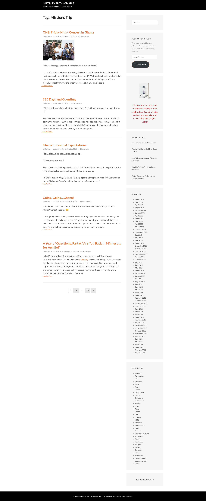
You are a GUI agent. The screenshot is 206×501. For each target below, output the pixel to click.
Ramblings (139, 442)
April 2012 (139, 314)
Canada (138, 390)
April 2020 (139, 224)
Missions (138, 422)
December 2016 (141, 254)
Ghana (137, 412)
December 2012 (141, 301)
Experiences (139, 401)
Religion (138, 444)
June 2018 (139, 238)
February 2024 (140, 210)
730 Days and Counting (59, 99)
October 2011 (140, 331)
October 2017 (140, 251)
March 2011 (139, 347)
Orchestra (139, 431)
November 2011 (141, 328)
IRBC (137, 420)
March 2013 (139, 295)
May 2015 (139, 268)
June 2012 (139, 309)
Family (137, 403)
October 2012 (140, 306)
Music (137, 428)
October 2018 (140, 229)
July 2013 (138, 284)
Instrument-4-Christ (58, 3)
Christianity (139, 392)
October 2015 (140, 260)
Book (137, 384)
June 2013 (139, 287)
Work (137, 464)
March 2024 (139, 208)
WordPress (120, 496)
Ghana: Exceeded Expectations (64, 145)
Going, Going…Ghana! (58, 197)
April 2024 (139, 205)
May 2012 (139, 312)
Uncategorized (140, 461)
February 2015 (140, 273)
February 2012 (140, 320)
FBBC (137, 406)
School (137, 453)
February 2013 (140, 298)
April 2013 (139, 292)
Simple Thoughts (141, 458)
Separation (139, 455)
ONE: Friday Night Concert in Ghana (68, 32)
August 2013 (140, 281)
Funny (137, 409)
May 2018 (139, 240)
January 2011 (140, 353)
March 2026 (139, 199)
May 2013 (139, 290)
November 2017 (141, 249)
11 (87, 290)
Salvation (138, 450)
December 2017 (141, 246)
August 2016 (140, 257)
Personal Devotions (142, 434)
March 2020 (139, 227)
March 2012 (139, 317)
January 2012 (140, 323)
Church (137, 395)
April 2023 (139, 216)
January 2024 (140, 213)
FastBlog (129, 496)
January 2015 (140, 276)
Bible (137, 379)
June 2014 (139, 279)
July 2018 (138, 235)
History (138, 417)
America (138, 373)
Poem (137, 439)
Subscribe (141, 64)
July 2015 (138, 262)
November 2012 (141, 303)
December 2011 (141, 325)
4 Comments (84, 149)
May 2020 (139, 221)
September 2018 (141, 232)
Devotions (139, 398)
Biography (139, 382)
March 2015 (139, 270)
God (136, 414)
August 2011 (140, 336)
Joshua (47, 36)
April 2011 (139, 344)
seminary (83, 259)
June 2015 (139, 265)
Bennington (139, 376)
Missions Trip (140, 425)
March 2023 (139, 218)
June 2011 (139, 339)
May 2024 (139, 202)
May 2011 (139, 342)
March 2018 (139, 243)
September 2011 (141, 333)
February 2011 (140, 350)
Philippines (139, 436)
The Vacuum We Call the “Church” (144, 143)
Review (137, 447)
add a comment (83, 36)
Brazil (137, 387)
